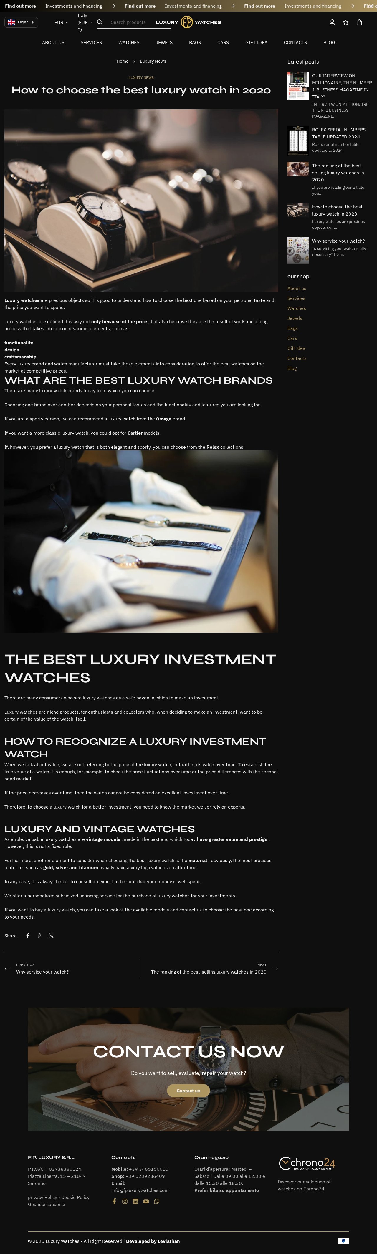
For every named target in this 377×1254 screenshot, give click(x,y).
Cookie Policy (75, 1197)
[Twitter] (51, 935)
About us (53, 42)
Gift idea (256, 42)
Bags (195, 42)
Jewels (164, 42)
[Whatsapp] (156, 1201)
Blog (329, 42)
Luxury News (153, 61)
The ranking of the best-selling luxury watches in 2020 (338, 173)
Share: (11, 936)
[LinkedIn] (135, 1201)
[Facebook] (27, 935)
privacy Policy (42, 1197)
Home (122, 61)
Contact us (188, 1090)
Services (91, 42)
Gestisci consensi (46, 1204)
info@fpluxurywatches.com (140, 1190)
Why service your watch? (338, 241)
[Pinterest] (39, 935)
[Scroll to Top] (365, 1222)
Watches (128, 42)
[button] (359, 22)
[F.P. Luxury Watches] (188, 22)
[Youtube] (146, 1201)
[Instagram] (125, 1201)
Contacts (295, 42)
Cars (223, 42)
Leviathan (169, 1241)
